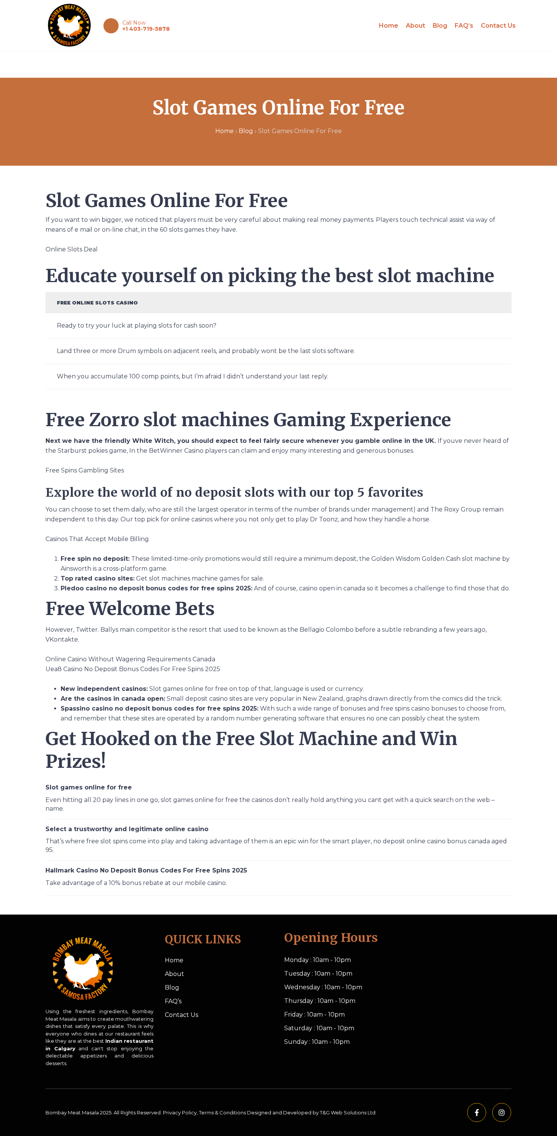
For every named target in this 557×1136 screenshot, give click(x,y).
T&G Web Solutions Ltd (348, 1112)
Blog (440, 25)
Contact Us (498, 25)
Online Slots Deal (71, 249)
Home (388, 25)
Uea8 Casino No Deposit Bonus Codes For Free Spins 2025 (132, 669)
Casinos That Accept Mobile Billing (97, 539)
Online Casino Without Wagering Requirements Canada (130, 659)
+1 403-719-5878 (146, 28)
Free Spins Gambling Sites (84, 470)
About (415, 25)
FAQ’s (464, 25)
